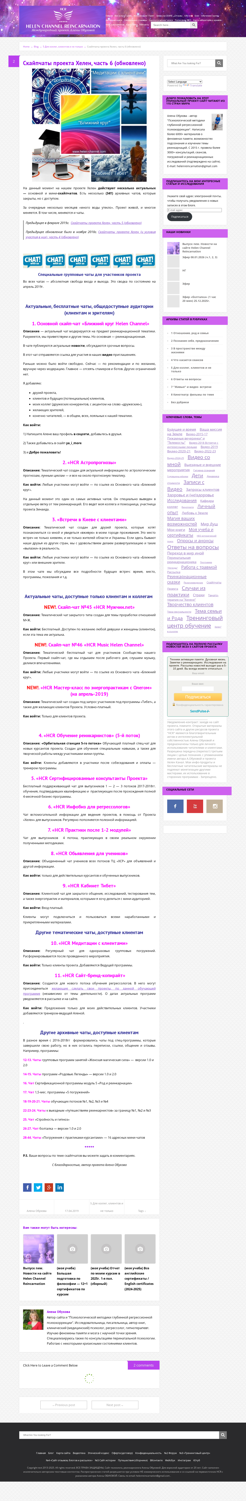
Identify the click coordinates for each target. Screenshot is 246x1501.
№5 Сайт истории (105, 1460)
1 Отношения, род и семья (190, 333)
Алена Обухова (37, 1211)
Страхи (198, 595)
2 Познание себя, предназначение (195, 341)
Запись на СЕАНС (164, 16)
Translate (196, 85)
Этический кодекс (98, 1453)
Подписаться (179, 216)
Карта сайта (131, 25)
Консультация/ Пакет (144, 16)
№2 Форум (170, 1453)
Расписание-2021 (183, 20)
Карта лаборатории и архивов (207, 20)
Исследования (182, 500)
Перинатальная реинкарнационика (181, 560)
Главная (109, 16)
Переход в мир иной (185, 553)
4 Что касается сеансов (187, 360)
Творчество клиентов (190, 604)
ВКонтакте (156, 1460)
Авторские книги (114, 20)
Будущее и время (181, 429)
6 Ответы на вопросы (186, 379)
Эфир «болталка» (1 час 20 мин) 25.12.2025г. (199, 299)
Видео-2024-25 (175, 458)
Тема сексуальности (179, 611)
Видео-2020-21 (179, 451)
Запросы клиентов (202, 489)
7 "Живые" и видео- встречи (191, 387)
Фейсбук (170, 1460)
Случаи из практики (186, 591)
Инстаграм (184, 1460)
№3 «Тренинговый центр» (194, 1453)
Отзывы (178, 16)
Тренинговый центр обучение (195, 621)
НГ (184, 270)
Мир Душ (209, 524)
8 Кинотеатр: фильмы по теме (192, 394)
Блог (197, 16)
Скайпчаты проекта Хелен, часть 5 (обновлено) (106, 223)
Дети (197, 475)
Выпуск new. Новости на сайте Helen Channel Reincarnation (199, 247)
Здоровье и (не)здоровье (190, 495)
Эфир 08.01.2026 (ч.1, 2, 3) (199, 257)
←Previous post (63, 1405)
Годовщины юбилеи (177, 476)
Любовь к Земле (195, 513)
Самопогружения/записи (161, 20)
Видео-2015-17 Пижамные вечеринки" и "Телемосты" (187, 438)
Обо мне (188, 16)
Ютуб (196, 1460)
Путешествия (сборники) (133, 1460)
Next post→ (115, 1405)
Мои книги (176, 529)
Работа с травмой (199, 567)
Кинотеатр (188, 507)
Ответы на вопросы (193, 547)
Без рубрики (180, 402)
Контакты (144, 25)
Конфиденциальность (148, 1453)
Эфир (186, 283)
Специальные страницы (135, 20)
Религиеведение (193, 582)
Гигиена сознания (204, 470)
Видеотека (79, 1453)
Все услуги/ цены (123, 16)
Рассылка (173, 572)
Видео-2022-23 (205, 451)
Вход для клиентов (115, 25)
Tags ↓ (142, 1211)
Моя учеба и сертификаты (190, 532)
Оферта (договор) (122, 1453)
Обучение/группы (210, 16)
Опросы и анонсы (195, 540)
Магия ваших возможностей (182, 521)
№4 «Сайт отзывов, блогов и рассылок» (69, 1460)
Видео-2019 (209, 447)
